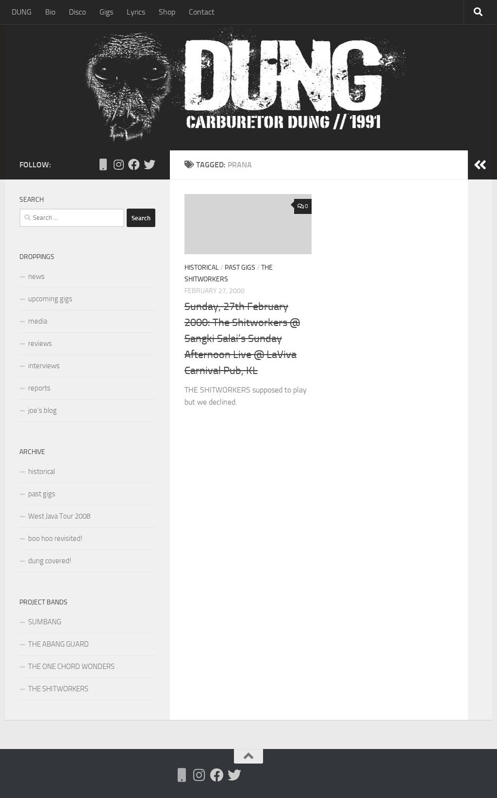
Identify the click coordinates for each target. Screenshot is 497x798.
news (36, 276)
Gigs (106, 11)
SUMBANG (44, 622)
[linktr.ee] (103, 164)
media (37, 321)
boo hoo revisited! (55, 538)
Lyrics (136, 11)
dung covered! (49, 560)
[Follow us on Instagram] (118, 164)
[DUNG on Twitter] (149, 164)
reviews (40, 343)
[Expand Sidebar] (480, 164)
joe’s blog (42, 410)
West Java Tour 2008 (59, 516)
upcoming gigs (50, 298)
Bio (50, 11)
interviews (44, 365)
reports (39, 388)
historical (201, 267)
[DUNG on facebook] (134, 164)
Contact (202, 11)
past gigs (240, 267)
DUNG (22, 11)
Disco (77, 11)
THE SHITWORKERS (58, 688)
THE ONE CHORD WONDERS (71, 666)
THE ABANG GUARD (58, 644)
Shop (167, 11)
